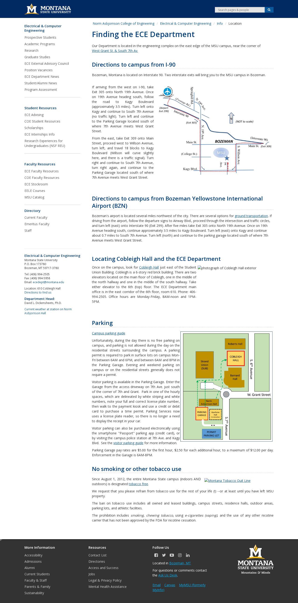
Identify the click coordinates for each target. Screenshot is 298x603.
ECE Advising (34, 114)
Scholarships (33, 128)
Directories (96, 561)
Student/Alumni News (40, 83)
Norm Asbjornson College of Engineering (123, 23)
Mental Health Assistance (107, 586)
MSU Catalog (34, 197)
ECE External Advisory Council (46, 63)
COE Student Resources (42, 121)
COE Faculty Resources (41, 177)
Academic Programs (39, 44)
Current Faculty (35, 217)
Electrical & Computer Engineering (42, 28)
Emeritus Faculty (36, 224)
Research (31, 50)
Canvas (169, 585)
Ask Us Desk (167, 575)
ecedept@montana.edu (48, 282)
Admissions (33, 561)
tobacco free (138, 484)
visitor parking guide (128, 443)
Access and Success (103, 568)
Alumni (29, 568)
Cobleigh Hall (149, 267)
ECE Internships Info (39, 134)
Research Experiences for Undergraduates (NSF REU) (44, 143)
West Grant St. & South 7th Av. (115, 50)
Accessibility (33, 555)
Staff (27, 230)
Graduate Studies (37, 57)
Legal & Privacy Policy (105, 580)
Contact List (97, 555)
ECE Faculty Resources (41, 171)
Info (220, 23)
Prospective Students (40, 37)
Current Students (37, 574)
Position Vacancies (38, 70)
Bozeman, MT (180, 563)
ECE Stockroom (36, 184)
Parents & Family (37, 586)
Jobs (91, 574)
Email (156, 585)
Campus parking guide (108, 333)
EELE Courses (34, 190)
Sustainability (34, 593)
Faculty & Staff (35, 580)
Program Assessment (40, 89)
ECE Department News (41, 76)
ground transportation (251, 216)
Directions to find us (37, 292)
